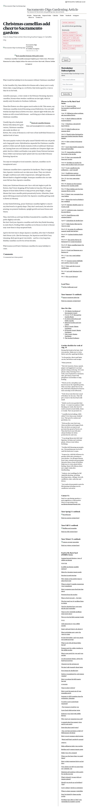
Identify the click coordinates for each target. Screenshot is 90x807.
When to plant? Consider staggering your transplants (72, 585)
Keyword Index (46, 15)
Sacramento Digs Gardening (31, 46)
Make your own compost (69, 753)
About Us (31, 17)
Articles (29, 15)
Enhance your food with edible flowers (71, 714)
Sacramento (72, 32)
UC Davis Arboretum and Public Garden (73, 320)
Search (66, 60)
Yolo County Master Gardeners (71, 335)
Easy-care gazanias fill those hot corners (71, 158)
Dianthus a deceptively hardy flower (71, 125)
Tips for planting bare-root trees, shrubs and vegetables (71, 607)
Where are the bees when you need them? (72, 757)
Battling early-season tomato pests (72, 749)
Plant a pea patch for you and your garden (72, 654)
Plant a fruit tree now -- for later (71, 598)
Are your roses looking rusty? (70, 256)
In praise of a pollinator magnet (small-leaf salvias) (72, 230)
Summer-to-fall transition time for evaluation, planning (72, 697)
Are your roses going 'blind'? (70, 179)
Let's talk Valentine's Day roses (71, 272)
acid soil (65, 48)
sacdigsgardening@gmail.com (70, 504)
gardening (66, 40)
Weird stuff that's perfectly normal (72, 739)
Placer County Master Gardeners (71, 327)
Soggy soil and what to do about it (72, 629)
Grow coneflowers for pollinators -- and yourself (70, 169)
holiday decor (75, 40)
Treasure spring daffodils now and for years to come (72, 262)
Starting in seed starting (68, 575)
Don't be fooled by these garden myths (71, 795)
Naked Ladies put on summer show (70, 130)
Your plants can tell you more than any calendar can (72, 767)
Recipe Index (37, 15)
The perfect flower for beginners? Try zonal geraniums (71, 240)
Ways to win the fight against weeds (72, 617)
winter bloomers (68, 35)
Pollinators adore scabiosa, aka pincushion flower (72, 114)
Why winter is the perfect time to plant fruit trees (71, 580)
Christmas (78, 35)
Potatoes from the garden (69, 594)
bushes (65, 32)
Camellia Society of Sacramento (72, 46)
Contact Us (39, 17)
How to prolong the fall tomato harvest (71, 680)
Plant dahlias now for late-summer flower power (72, 190)
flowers (72, 48)
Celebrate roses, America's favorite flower (72, 211)
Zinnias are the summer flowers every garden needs (71, 184)
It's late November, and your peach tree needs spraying (72, 638)
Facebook (68, 15)
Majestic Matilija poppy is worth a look (72, 206)
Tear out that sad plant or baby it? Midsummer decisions (72, 732)
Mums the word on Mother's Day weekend (72, 200)
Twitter (62, 15)
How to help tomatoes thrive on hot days (72, 762)
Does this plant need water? (70, 727)
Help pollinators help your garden (72, 746)
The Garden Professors (72, 338)
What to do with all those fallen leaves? (71, 644)
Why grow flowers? (72, 276)
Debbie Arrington (33, 48)
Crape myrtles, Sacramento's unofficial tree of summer (71, 108)
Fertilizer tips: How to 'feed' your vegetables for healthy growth (71, 800)
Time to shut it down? (68, 688)
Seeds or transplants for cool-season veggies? (72, 675)
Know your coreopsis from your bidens (72, 195)
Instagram (76, 15)
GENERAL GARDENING (68, 22)
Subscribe (66, 94)
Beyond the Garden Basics (73, 316)
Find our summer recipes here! (71, 301)
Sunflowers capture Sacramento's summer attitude (71, 174)
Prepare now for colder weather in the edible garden (72, 649)
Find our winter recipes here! (70, 545)
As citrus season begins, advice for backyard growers (72, 659)
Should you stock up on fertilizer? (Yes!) (71, 783)
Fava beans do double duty (69, 670)
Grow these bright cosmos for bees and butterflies (72, 148)
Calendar (55, 15)
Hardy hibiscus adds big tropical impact (71, 119)
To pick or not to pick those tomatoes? (69, 702)
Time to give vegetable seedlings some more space (71, 613)
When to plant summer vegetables (72, 791)
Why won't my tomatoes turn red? (72, 719)
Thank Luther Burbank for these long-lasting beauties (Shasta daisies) (72, 136)
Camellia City (67, 38)
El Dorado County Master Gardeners (73, 331)
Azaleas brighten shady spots (72, 235)
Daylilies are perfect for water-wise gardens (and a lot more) (72, 163)
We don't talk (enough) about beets (72, 667)
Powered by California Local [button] (76, 2)
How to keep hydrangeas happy (71, 142)
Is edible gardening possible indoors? (70, 568)
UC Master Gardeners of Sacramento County (72, 312)
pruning (65, 43)
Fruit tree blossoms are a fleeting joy (72, 251)
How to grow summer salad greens (72, 736)
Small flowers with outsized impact (70, 216)
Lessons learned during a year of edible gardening (71, 559)
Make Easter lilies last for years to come (71, 225)
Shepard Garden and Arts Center (73, 323)
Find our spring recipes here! (70, 518)
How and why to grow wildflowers (70, 267)
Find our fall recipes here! (69, 531)
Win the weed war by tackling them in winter (72, 602)
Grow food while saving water (70, 710)
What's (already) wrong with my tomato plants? (71, 778)
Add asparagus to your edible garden (70, 624)
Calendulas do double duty (74, 220)
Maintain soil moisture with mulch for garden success (72, 773)
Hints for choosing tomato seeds (71, 572)
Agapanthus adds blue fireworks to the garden (71, 153)
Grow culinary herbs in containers (72, 788)
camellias (75, 38)
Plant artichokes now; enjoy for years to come (71, 633)
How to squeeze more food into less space (72, 590)
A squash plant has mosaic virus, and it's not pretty (71, 723)
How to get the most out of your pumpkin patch (71, 692)
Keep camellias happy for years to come (72, 246)
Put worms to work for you (70, 707)
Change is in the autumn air (70, 664)
